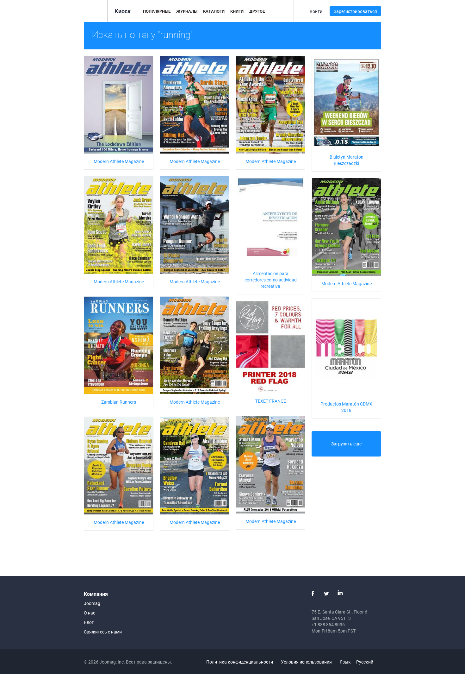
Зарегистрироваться (355, 11)
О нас (89, 613)
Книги (237, 11)
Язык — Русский (357, 662)
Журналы (186, 11)
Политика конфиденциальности (239, 662)
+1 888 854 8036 (328, 624)
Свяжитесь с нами (103, 632)
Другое (257, 11)
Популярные (156, 11)
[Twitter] (326, 593)
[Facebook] (313, 593)
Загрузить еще (346, 444)
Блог (89, 622)
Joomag (92, 603)
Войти (316, 11)
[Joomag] (95, 11)
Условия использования (306, 662)
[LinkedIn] (340, 593)
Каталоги (214, 11)
